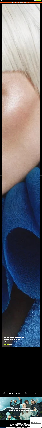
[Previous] (1, 175)
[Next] (41, 175)
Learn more (29, 2)
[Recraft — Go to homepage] (1, 0)
